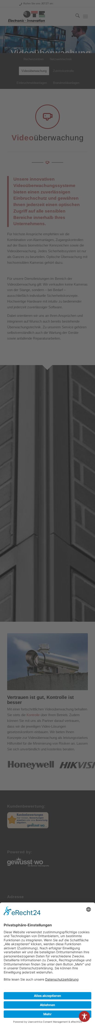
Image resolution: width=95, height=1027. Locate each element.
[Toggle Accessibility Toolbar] (84, 1016)
